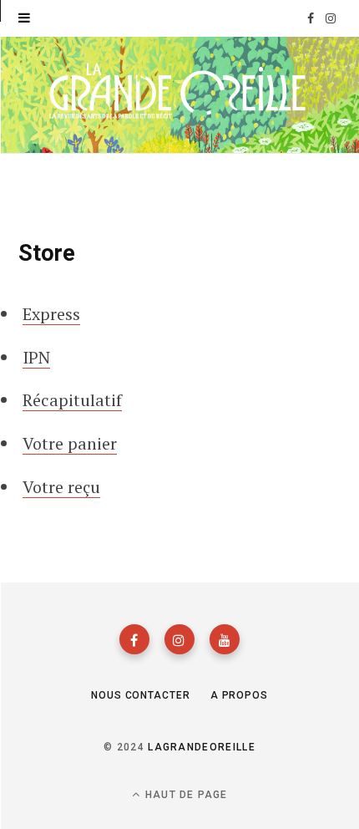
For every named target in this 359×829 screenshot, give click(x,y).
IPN (36, 357)
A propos (239, 695)
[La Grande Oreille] (179, 93)
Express (51, 314)
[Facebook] (134, 639)
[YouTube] (225, 639)
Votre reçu (61, 487)
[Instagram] (179, 639)
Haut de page (185, 795)
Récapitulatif (72, 400)
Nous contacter (140, 695)
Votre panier (70, 443)
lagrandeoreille (201, 747)
